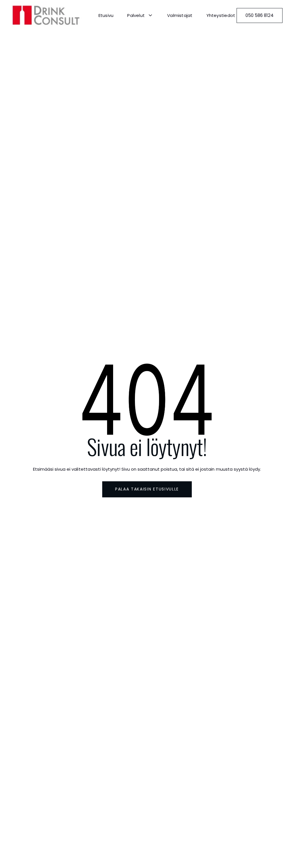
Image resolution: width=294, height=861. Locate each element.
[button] (140, 15)
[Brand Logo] (47, 15)
